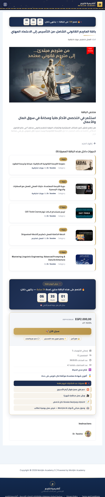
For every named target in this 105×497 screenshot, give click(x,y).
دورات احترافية (73, 39)
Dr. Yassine (51, 167)
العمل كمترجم (85, 39)
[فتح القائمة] (5, 4)
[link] (90, 4)
